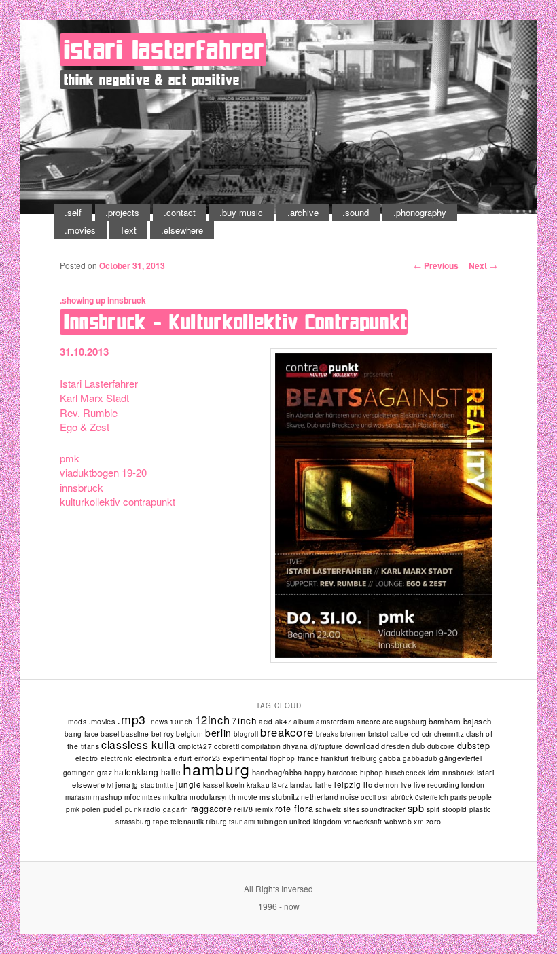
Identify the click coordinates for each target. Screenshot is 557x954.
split (433, 809)
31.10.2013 (84, 351)
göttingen (79, 772)
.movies (80, 229)
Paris (458, 797)
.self (73, 212)
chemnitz (449, 734)
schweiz (328, 809)
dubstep (473, 745)
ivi (110, 785)
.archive (303, 212)
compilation (261, 746)
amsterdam (335, 721)
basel (110, 734)
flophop (282, 758)
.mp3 (131, 719)
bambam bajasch (460, 721)
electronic (117, 758)
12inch (212, 720)
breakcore (287, 732)
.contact (180, 212)
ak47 (283, 722)
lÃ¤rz (280, 785)
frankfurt (335, 758)
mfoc (132, 797)
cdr (427, 734)
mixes (151, 797)
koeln (235, 784)
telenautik (187, 821)
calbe (400, 734)
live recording (436, 784)
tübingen (272, 821)
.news (158, 722)
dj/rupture (326, 746)
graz (104, 772)
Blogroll (246, 734)
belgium (189, 734)
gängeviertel (460, 758)
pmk (72, 809)
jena (122, 784)
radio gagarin (165, 809)
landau (301, 785)
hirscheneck (405, 772)
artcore (368, 722)
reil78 (243, 809)
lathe (323, 785)
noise (349, 797)
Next (483, 265)
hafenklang (136, 771)
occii (368, 797)
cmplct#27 (195, 746)
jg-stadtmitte (153, 785)
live (406, 785)
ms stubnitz (279, 796)
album (303, 722)
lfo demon (381, 784)
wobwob (398, 821)
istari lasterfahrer (164, 50)
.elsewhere (182, 229)
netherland (319, 797)
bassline (135, 734)
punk (133, 809)
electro (86, 758)
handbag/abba (277, 772)
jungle (188, 784)
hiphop (371, 772)
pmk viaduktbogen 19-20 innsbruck (103, 472)
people (480, 797)
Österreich (431, 797)
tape (160, 821)
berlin (218, 732)
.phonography (419, 212)
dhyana (295, 746)
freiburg (364, 758)
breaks (327, 734)
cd (415, 733)
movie (247, 797)
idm (434, 772)
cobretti (226, 746)
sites (351, 809)
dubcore (441, 746)
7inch (244, 720)
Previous (436, 265)
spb (416, 808)
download (362, 745)
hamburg (216, 769)
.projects (122, 212)
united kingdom (315, 821)
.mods (75, 721)
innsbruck (126, 300)
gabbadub (420, 758)
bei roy (163, 734)
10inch (181, 722)
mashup (107, 796)
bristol (378, 734)
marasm (78, 797)
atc (387, 721)
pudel (113, 808)
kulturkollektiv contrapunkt (117, 501)
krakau (258, 784)
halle (171, 772)
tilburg (216, 821)
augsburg (411, 722)
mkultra (175, 797)
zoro (434, 821)
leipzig (347, 784)
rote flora (294, 809)
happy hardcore (331, 772)
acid (266, 722)
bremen (352, 734)
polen (91, 809)
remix (264, 809)
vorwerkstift (363, 821)
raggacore (211, 809)
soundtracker (383, 809)
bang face (82, 734)
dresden (395, 745)
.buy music (241, 212)
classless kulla (138, 744)
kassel (213, 785)
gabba (390, 758)
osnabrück (395, 797)
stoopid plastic (466, 809)
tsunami (242, 821)
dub (418, 745)
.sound (355, 212)
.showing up (82, 300)
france (308, 758)
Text (128, 229)
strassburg (133, 821)
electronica (153, 758)
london (472, 785)
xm (419, 821)
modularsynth (213, 797)
